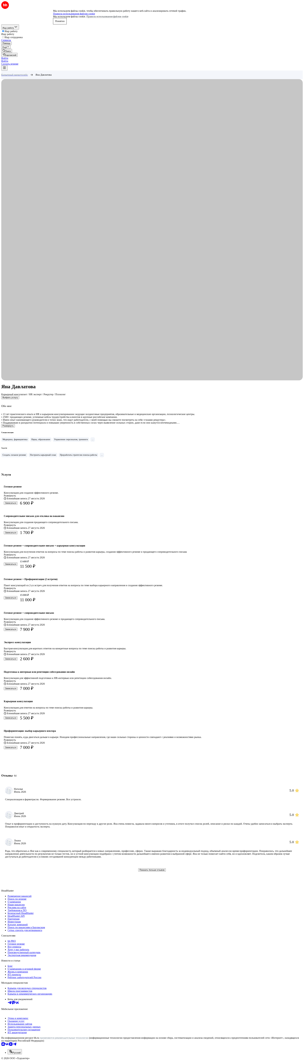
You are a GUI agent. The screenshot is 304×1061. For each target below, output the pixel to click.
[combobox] (15, 1051)
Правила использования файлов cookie (107, 16)
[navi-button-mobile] (4, 68)
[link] (6, 51)
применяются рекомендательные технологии (64, 1037)
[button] (4, 58)
